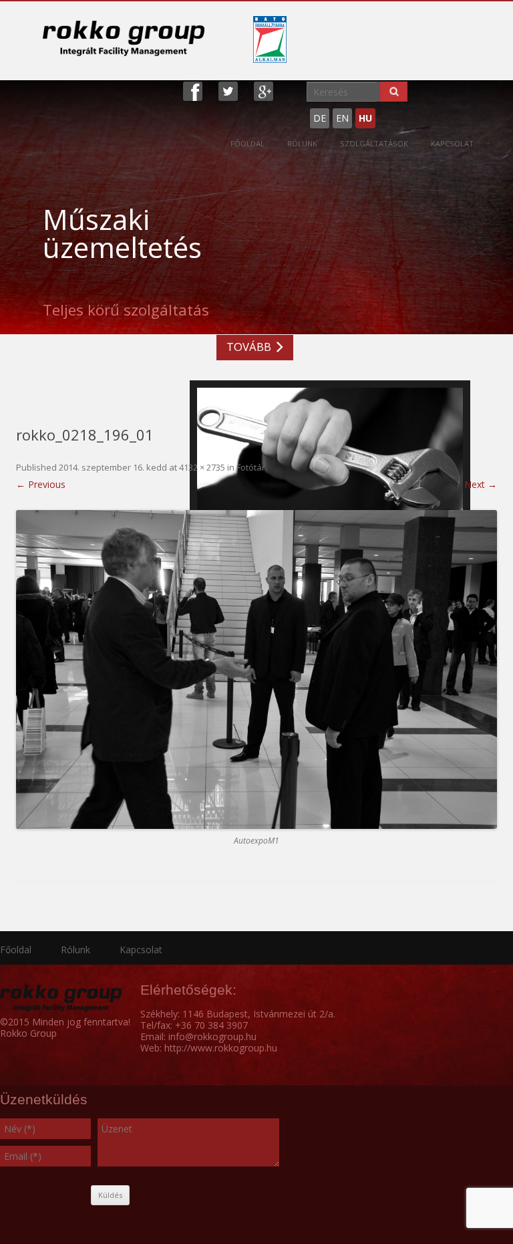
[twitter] (228, 90)
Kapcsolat (452, 143)
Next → (480, 484)
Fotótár (250, 467)
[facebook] (192, 90)
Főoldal (247, 143)
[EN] (385, 112)
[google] (263, 90)
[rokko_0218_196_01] (256, 669)
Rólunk (302, 143)
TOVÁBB (248, 346)
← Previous (40, 484)
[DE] (378, 112)
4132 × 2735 (202, 467)
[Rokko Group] (123, 38)
